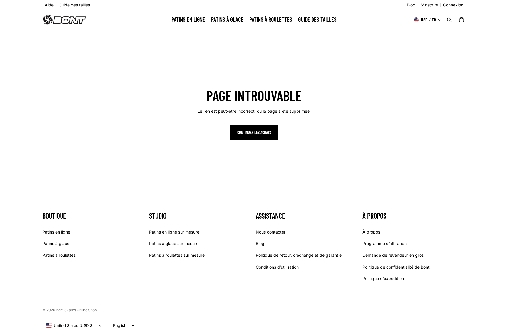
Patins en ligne (56, 231)
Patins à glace (55, 243)
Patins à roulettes (59, 255)
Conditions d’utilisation (277, 266)
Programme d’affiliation (384, 243)
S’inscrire (429, 5)
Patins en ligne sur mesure (174, 231)
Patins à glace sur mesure (173, 243)
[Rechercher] (449, 19)
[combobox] (70, 325)
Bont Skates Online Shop (76, 310)
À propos (371, 231)
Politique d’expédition (383, 278)
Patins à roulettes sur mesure (177, 255)
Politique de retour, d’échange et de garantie (299, 255)
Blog (411, 5)
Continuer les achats (254, 132)
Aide (49, 5)
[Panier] (461, 19)
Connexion (453, 5)
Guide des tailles (74, 5)
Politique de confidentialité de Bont (396, 266)
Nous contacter (270, 231)
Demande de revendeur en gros (393, 255)
